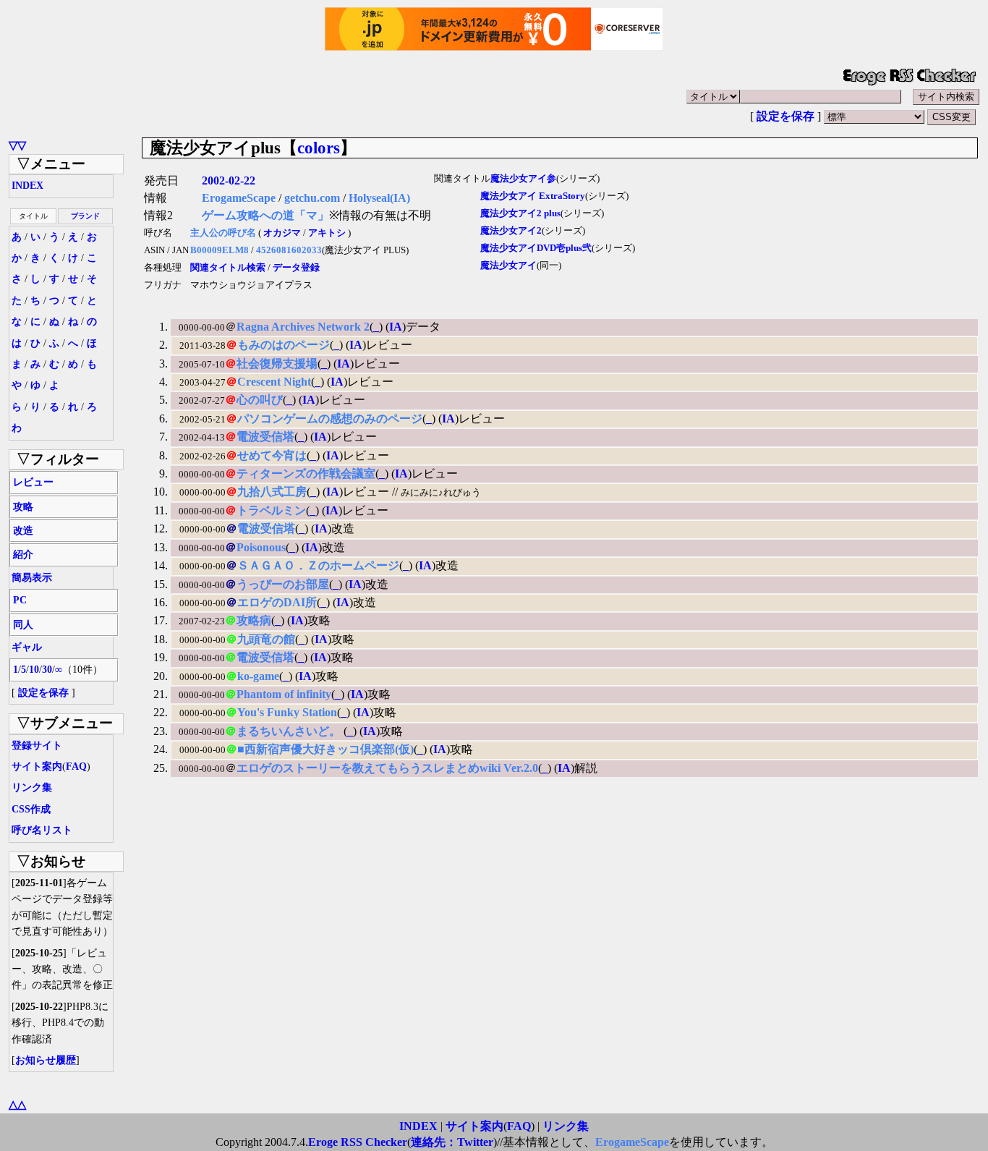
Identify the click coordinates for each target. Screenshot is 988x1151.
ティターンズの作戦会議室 (306, 473)
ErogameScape (239, 198)
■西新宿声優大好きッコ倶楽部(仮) (325, 749)
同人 (23, 624)
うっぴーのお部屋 (283, 584)
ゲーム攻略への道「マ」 (265, 215)
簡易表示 (32, 577)
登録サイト (37, 745)
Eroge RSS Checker (357, 1142)
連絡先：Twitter (452, 1142)
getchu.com (312, 198)
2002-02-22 (228, 180)
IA (395, 326)
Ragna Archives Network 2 (303, 326)
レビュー (33, 482)
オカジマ (282, 233)
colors (318, 147)
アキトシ (327, 233)
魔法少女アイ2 (511, 231)
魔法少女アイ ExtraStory (532, 196)
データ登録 (296, 268)
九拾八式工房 (272, 491)
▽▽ (17, 145)
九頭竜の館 (266, 639)
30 (47, 669)
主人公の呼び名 (223, 233)
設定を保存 (785, 116)
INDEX (27, 185)
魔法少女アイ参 (523, 179)
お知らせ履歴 (45, 1060)
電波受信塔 (265, 436)
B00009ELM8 (219, 250)
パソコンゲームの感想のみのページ (329, 418)
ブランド (85, 216)
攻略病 (254, 620)
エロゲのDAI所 (277, 602)
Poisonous (261, 547)
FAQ (76, 766)
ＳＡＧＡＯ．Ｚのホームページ (318, 565)
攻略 (23, 506)
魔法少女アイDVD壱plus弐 (536, 248)
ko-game (258, 676)
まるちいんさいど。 (290, 731)
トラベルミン (271, 510)
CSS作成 (31, 809)
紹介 (23, 554)
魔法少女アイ (508, 265)
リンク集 (32, 787)
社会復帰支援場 (277, 363)
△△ (17, 1104)
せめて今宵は (272, 455)
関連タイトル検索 (227, 268)
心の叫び (260, 400)
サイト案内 (37, 766)
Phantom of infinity (284, 694)
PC (20, 600)
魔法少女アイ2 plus (520, 213)
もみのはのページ (283, 345)
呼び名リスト (42, 830)
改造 (23, 530)
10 (34, 669)
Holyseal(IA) (379, 198)
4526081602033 (289, 250)
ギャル (27, 647)
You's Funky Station (287, 712)
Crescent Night (274, 381)
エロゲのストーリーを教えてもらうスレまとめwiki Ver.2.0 (387, 768)
